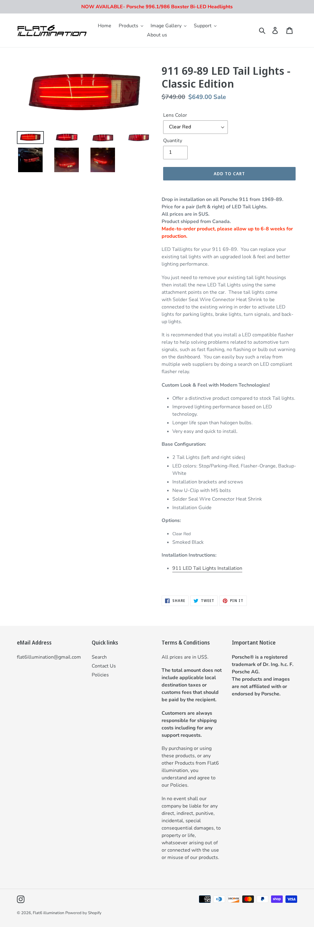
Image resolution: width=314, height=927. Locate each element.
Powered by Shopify (83, 913)
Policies (100, 675)
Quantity (172, 140)
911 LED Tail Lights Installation (207, 568)
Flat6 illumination (48, 913)
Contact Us (104, 666)
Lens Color (175, 115)
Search (99, 657)
